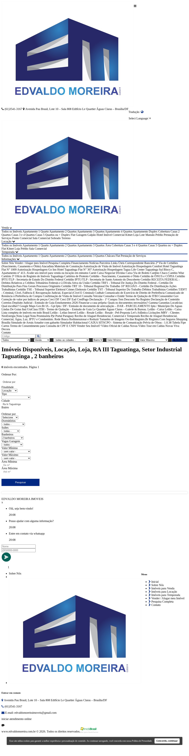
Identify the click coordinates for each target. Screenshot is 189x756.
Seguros (170, 319)
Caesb (92, 272)
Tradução (134, 111)
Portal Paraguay (64, 315)
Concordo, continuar (167, 741)
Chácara (110, 255)
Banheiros (7, 434)
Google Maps (27, 306)
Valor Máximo (9, 454)
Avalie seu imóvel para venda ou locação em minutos (57, 272)
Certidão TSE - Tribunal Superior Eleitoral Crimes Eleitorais (51, 289)
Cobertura (164, 231)
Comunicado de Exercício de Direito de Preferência (135, 292)
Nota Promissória (40, 315)
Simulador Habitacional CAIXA (79, 322)
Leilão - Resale (85, 312)
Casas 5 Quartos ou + (48, 234)
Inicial (155, 581)
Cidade (5, 400)
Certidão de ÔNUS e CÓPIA (157, 276)
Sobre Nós (7, 263)
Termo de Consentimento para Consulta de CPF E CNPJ (43, 325)
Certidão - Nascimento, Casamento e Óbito (114, 276)
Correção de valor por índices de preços (24, 299)
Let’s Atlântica (139, 312)
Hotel (100, 234)
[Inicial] (67, 54)
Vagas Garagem (10, 441)
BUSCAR (180, 340)
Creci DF (53, 299)
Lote (142, 234)
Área (108, 245)
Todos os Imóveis (11, 231)
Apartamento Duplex (145, 231)
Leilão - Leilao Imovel (63, 312)
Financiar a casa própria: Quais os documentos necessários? (113, 302)
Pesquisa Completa (59, 263)
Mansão (150, 234)
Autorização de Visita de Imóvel (102, 266)
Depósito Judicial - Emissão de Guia (33, 302)
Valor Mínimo (9, 448)
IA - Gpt (50, 306)
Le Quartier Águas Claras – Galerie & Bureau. (119, 309)
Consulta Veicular (92, 296)
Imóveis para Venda (162, 588)
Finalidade (7, 387)
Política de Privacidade (142, 741)
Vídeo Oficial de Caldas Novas (119, 325)
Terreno (66, 238)
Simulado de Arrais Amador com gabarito (35, 322)
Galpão (91, 234)
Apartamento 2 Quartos (63, 231)
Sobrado (56, 238)
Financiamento (79, 263)
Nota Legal (22, 315)
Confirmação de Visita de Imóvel (62, 296)
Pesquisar (20, 482)
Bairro (5, 407)
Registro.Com (157, 319)
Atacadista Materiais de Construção (62, 266)
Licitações (154, 312)
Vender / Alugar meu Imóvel (31, 263)
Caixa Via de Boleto (137, 272)
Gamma (153, 302)
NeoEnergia (8, 315)
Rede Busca (61, 319)
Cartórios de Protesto (76, 276)
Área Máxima (9, 468)
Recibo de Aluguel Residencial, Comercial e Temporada (107, 315)
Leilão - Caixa (155, 309)
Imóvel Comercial (114, 234)
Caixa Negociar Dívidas (111, 272)
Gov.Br (40, 306)
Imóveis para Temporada (165, 595)
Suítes (4, 427)
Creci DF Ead (68, 299)
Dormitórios (8, 420)
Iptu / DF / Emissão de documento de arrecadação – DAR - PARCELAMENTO (103, 306)
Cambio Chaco (159, 272)
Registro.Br (141, 319)
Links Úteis (117, 263)
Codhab (99, 292)
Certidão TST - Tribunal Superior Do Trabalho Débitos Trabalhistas (126, 289)
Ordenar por (8, 414)
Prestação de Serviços (133, 255)
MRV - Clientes (170, 312)
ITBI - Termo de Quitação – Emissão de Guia (65, 309)
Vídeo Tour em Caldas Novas (155, 325)
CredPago (83, 299)
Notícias (94, 263)
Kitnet (129, 234)
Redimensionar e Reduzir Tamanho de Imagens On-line (101, 319)
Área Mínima (9, 461)
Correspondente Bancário (140, 263)
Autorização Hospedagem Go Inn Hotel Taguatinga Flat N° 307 (54, 269)
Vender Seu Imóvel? (88, 325)
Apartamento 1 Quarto (36, 231)
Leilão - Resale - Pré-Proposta (112, 312)
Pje (53, 315)
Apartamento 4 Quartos (118, 231)
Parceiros (104, 263)
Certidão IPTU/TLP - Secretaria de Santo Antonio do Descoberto (102, 279)
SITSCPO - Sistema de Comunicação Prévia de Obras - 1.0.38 (135, 322)
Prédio (159, 234)
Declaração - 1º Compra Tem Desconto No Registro (119, 299)
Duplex (65, 234)
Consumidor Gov (168, 296)
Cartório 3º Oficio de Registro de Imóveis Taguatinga (32, 276)
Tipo (4, 393)
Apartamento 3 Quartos (90, 231)
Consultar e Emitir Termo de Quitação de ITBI (130, 296)
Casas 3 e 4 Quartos (23, 234)
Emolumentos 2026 (66, 302)
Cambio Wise (176, 272)
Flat (73, 234)
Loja (136, 234)
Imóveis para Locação (164, 591)
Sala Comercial (41, 238)
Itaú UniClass (30, 309)
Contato (6, 332)
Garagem (81, 234)
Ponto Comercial (22, 238)
